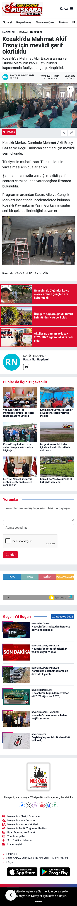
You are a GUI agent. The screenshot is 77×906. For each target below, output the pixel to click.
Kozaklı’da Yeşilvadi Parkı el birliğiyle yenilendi (56, 480)
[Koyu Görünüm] (61, 9)
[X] (29, 805)
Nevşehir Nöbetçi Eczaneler (23, 816)
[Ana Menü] (71, 9)
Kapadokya (24, 22)
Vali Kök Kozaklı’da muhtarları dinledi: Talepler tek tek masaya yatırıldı (18, 412)
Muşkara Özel (45, 22)
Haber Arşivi (14, 844)
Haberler (8, 32)
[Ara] (66, 9)
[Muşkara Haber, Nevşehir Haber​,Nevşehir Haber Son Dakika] (22, 9)
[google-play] (55, 872)
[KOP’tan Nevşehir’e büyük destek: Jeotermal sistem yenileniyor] (20, 466)
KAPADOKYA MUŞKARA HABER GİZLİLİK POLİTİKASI (37, 858)
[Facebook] (22, 805)
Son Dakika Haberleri (20, 840)
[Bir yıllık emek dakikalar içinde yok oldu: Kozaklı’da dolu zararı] (57, 431)
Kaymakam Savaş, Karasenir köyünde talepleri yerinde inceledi (56, 412)
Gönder (11, 554)
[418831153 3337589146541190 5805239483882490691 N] (38, 240)
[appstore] (23, 872)
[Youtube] (42, 805)
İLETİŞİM (11, 854)
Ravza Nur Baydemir (36, 359)
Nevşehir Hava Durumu (21, 820)
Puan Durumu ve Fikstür (21, 832)
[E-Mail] (26, 367)
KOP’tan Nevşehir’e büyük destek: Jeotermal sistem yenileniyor (17, 482)
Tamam (38, 901)
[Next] (48, 805)
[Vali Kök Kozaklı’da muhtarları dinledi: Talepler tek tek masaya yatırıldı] (20, 397)
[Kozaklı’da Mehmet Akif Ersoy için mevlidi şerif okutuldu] (38, 105)
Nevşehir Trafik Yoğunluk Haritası (27, 828)
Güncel (7, 22)
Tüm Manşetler (16, 836)
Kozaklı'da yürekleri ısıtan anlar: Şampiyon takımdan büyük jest (18, 447)
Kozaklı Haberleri (31, 32)
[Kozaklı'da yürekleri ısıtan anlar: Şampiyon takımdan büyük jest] (20, 431)
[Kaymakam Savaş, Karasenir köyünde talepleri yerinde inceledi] (57, 397)
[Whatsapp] (55, 805)
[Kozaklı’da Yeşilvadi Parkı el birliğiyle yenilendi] (57, 466)
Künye (9, 862)
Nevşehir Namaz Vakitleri (22, 824)
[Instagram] (35, 805)
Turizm (63, 22)
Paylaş (11, 132)
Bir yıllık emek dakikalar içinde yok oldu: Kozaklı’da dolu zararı (55, 447)
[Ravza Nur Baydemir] (11, 361)
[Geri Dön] (10, 895)
